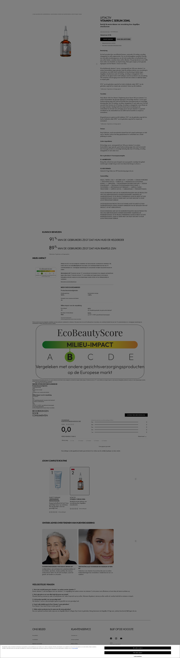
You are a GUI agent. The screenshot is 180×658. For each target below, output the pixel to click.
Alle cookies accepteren (137, 647)
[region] (90, 651)
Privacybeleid (75, 648)
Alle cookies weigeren (137, 652)
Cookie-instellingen (138, 656)
